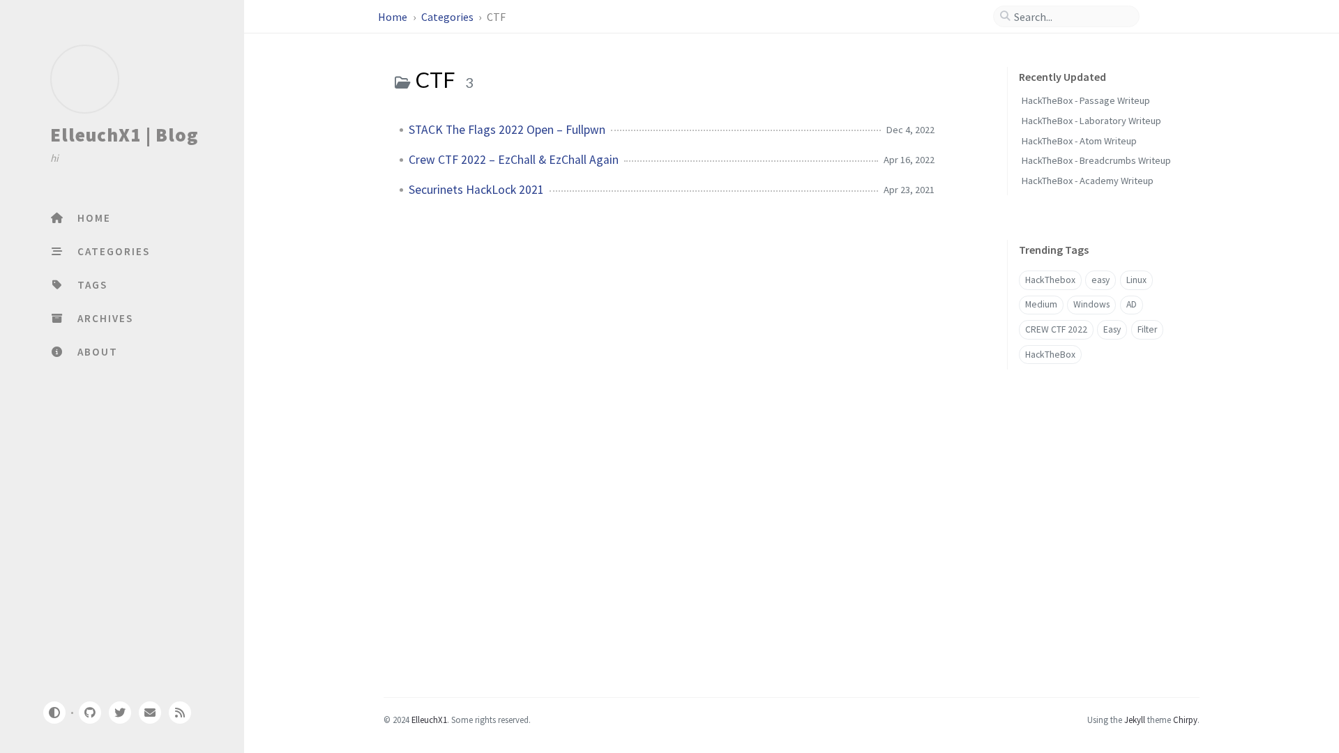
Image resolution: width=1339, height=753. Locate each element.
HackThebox (1050, 280)
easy (1100, 280)
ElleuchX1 (429, 719)
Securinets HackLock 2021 (476, 189)
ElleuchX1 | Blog (124, 134)
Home (393, 17)
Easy (1112, 329)
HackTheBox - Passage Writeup (1086, 100)
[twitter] (120, 712)
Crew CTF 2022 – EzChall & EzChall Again (514, 159)
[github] (89, 712)
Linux (1136, 280)
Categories (448, 17)
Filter (1147, 329)
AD (1131, 304)
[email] (150, 712)
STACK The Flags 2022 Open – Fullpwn (507, 129)
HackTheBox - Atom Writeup (1079, 141)
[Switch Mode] (53, 712)
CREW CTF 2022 (1056, 329)
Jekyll (1134, 719)
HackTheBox (1050, 354)
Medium (1041, 304)
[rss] (180, 712)
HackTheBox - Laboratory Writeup (1091, 120)
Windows (1091, 304)
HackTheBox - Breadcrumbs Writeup (1096, 160)
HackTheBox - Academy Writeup (1087, 180)
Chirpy (1185, 719)
